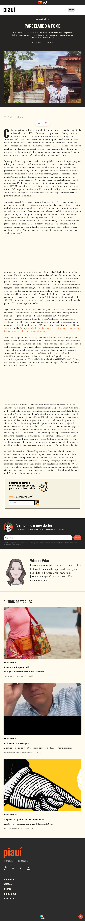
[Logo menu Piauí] (9, 10)
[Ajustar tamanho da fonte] (39, 123)
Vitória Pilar (39, 560)
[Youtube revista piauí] (20, 868)
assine (77, 538)
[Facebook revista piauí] (5, 868)
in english (8, 861)
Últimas (7, 888)
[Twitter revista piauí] (13, 868)
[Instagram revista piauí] (28, 868)
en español (23, 861)
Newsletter (9, 898)
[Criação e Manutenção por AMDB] (42, 916)
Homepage (9, 878)
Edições (8, 883)
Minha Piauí (10, 893)
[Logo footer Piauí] (42, 852)
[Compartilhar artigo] (45, 123)
